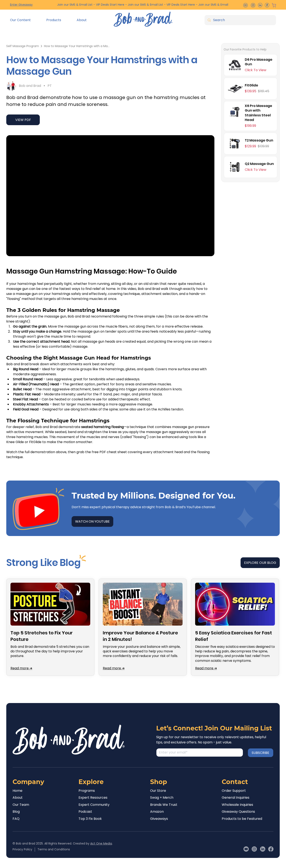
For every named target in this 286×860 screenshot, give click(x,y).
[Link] (250, 65)
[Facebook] (270, 849)
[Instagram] (254, 849)
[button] (25, 20)
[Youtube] (246, 849)
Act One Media (101, 843)
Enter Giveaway (21, 5)
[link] (22, 46)
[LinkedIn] (262, 849)
